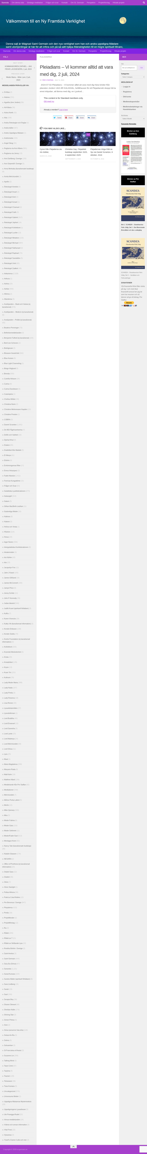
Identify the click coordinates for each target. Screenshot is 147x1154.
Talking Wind (9, 1061)
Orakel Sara (8, 872)
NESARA (7, 859)
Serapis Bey (8, 999)
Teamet (7, 1076)
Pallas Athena (9, 892)
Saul (6, 994)
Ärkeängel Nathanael (12, 248)
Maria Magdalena (10, 764)
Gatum (6, 501)
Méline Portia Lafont (11, 800)
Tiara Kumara (9, 1086)
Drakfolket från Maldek (12, 450)
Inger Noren (8, 542)
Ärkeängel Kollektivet (12, 228)
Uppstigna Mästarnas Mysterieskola (17, 1101)
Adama (7, 97)
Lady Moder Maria (11, 682)
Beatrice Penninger (11, 328)
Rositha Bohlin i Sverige (13, 948)
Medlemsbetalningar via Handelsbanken (132, 108)
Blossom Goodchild (11, 353)
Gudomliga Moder (11, 511)
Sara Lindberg (9, 984)
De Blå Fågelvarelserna (13, 430)
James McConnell (11, 583)
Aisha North (8, 113)
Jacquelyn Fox (9, 567)
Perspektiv (91, 3)
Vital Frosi (8, 1130)
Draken (7, 445)
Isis (5, 562)
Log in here (63, 110)
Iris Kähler (8, 557)
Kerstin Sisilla (9, 634)
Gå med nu (49, 101)
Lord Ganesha (9, 728)
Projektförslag (104, 3)
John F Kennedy (10, 598)
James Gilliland (10, 578)
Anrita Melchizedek (11, 176)
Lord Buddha (9, 718)
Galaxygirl (8, 496)
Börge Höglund (10, 368)
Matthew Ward (9, 780)
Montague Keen (10, 841)
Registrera (127, 92)
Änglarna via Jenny (11, 153)
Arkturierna (8, 273)
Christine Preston (10, 414)
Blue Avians (8, 358)
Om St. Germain (77, 3)
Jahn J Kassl (9, 573)
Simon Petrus (9, 1020)
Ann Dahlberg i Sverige (13, 158)
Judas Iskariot (9, 603)
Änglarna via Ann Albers (13, 148)
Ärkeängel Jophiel (11, 222)
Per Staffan (47, 80)
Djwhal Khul (8, 440)
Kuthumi (7, 677)
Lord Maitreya (9, 739)
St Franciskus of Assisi (12, 1050)
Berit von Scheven (11, 343)
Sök (122, 64)
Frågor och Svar (10, 486)
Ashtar (6, 289)
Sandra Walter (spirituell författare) (17, 979)
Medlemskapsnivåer (131, 102)
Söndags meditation (35, 3)
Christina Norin (10, 404)
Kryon (6, 667)
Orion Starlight (9, 887)
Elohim (6, 460)
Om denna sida (18, 3)
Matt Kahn (8, 774)
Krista (6, 657)
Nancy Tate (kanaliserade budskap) (17, 846)
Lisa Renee (8, 703)
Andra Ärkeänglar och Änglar (15, 123)
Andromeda (8, 138)
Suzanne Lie (9, 1056)
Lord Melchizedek (11, 744)
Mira (5, 815)
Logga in (126, 87)
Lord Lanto (8, 734)
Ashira (6, 284)
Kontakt (65, 3)
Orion (6, 882)
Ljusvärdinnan (9, 713)
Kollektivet (8, 647)
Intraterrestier (9, 552)
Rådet (6, 933)
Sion (6, 1025)
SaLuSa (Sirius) (10, 964)
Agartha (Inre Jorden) (12, 102)
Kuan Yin (7, 672)
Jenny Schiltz (9, 593)
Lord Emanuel (9, 723)
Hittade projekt (118, 3)
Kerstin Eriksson (10, 629)
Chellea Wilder (9, 399)
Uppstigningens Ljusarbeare (15, 1109)
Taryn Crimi (8, 1066)
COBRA (7, 419)
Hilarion (7, 532)
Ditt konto (127, 97)
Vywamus (8, 1135)
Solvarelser (8, 1045)
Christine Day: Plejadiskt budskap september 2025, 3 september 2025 (76, 152)
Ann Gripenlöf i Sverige (13, 164)
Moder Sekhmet (10, 831)
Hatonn (7, 522)
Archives (124, 115)
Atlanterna (8, 299)
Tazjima (7, 1071)
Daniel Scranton (10, 425)
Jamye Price (9, 588)
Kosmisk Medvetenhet (12, 652)
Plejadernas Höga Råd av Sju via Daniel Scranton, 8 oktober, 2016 (101, 152)
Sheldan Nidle (9, 1010)
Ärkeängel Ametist (11, 187)
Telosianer (8, 1081)
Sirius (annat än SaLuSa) (13, 1030)
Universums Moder (11, 1096)
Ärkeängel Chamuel (11, 207)
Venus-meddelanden (12, 1120)
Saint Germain (9, 959)
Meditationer (9, 790)
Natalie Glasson (10, 854)
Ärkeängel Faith (10, 212)
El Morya (7, 455)
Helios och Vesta (10, 527)
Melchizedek (9, 795)
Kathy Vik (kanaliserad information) (17, 624)
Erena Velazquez (10, 470)
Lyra (5, 754)
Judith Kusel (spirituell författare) (16, 608)
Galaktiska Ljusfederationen (14, 491)
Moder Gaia (8, 825)
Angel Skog (8, 143)
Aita (5, 118)
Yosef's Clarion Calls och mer (15, 1140)
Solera (6, 1040)
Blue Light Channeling (12, 363)
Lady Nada (8, 688)
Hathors (7, 516)
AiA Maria (8, 107)
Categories (125, 74)
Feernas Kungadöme (12, 481)
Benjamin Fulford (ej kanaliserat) (16, 338)
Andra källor (8, 128)
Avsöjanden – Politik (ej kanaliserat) (18, 320)
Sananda (7, 969)
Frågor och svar (52, 3)
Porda (6, 913)
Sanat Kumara (9, 974)
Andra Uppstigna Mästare (14, 133)
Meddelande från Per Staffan (15, 785)
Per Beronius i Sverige (12, 902)
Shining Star (9, 1015)
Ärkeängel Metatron (11, 238)
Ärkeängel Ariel (10, 197)
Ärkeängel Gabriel (11, 217)
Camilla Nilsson (10, 379)
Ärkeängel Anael (10, 192)
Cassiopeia (8, 394)
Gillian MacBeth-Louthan (13, 506)
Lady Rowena (9, 698)
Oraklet (7, 877)
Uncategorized (9, 1091)
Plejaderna (46, 57)
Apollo (6, 182)
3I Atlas (7, 92)
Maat (6, 759)
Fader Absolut (9, 476)
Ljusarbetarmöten (10, 708)
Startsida (5, 3)
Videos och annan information (15, 1125)
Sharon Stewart (10, 1004)
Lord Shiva (8, 749)
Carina (6, 384)
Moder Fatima (9, 820)
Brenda (7, 374)
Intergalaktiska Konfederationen (16, 547)
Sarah (6, 989)
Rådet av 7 (8, 938)
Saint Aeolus (9, 953)
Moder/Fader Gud (11, 836)
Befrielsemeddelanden (12, 333)
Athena (7, 294)
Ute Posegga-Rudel (11, 1114)
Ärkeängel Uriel (10, 263)
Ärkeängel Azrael (10, 202)
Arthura (7, 279)
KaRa (6, 613)
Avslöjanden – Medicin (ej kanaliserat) (18, 312)
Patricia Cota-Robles (12, 897)
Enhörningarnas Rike (12, 465)
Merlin (6, 805)
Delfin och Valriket (11, 435)
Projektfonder (9, 918)
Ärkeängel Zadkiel (11, 268)
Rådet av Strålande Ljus (13, 943)
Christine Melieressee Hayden (15, 409)
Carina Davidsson (11, 389)
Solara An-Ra (9, 1035)
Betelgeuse (8, 348)
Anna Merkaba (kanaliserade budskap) (19, 169)
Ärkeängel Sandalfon (12, 258)
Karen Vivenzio (10, 619)
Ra (5, 928)
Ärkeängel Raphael (11, 253)
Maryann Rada (9, 769)
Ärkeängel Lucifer (11, 233)
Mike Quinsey (9, 810)
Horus (6, 537)
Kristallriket (8, 662)
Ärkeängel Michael (11, 243)
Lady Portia (8, 693)
